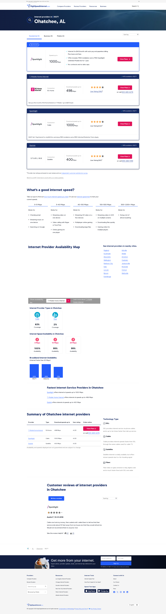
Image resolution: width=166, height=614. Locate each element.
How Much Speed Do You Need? (92, 582)
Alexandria (107, 257)
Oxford (124, 270)
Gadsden (125, 260)
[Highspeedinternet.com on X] (117, 592)
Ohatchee (40, 548)
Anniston (125, 257)
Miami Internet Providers (62, 592)
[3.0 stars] (54, 513)
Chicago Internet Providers (62, 582)
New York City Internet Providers (64, 588)
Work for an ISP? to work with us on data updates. (45, 178)
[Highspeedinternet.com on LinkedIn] (127, 592)
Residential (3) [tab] (34, 36)
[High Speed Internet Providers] (38, 6)
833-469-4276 (127, 92)
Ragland (106, 250)
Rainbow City (108, 263)
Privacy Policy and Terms (81, 608)
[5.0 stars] (59, 513)
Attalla (124, 254)
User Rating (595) (96, 91)
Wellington (107, 260)
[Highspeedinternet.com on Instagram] (121, 592)
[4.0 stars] (56, 513)
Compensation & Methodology (66, 608)
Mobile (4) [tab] (60, 36)
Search (134, 6)
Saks (105, 267)
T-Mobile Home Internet (39, 77)
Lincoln (106, 270)
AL (33, 548)
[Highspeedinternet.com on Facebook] (114, 592)
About (114, 579)
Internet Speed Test (89, 579)
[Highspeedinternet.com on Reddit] (124, 592)
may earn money (32, 1)
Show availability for (36, 301)
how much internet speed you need (56, 197)
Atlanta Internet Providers (62, 595)
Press (114, 588)
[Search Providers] (45, 587)
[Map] (64, 277)
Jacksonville (126, 263)
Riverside (125, 267)
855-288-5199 (127, 161)
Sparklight (33, 111)
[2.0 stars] (51, 513)
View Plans (122, 59)
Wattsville (125, 273)
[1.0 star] (48, 513)
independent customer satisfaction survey (74, 173)
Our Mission (116, 582)
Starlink (32, 145)
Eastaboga (107, 276)
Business (103, 6)
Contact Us (116, 585)
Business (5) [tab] (48, 36)
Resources (93, 6)
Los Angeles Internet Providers (63, 579)
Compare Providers (64, 6)
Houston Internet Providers (62, 585)
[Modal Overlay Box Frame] (83, 562)
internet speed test (83, 197)
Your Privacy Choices (96, 608)
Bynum (106, 273)
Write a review (56, 498)
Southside (107, 254)
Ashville (124, 250)
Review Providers (80, 6)
